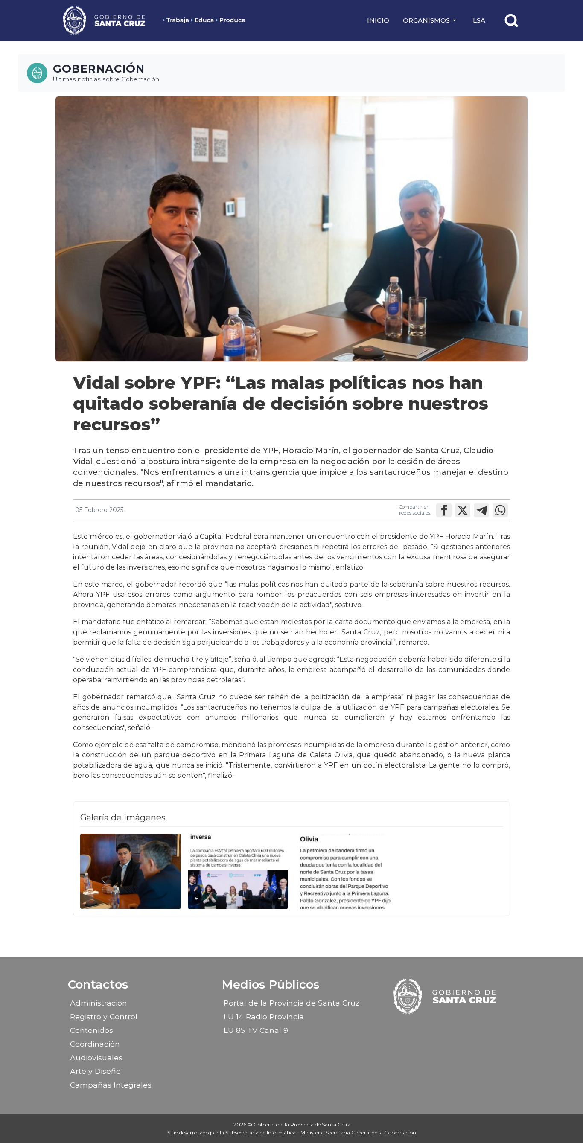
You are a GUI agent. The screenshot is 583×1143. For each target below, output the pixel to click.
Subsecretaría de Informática (261, 1132)
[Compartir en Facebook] (444, 510)
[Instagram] (438, 1027)
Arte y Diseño (95, 1071)
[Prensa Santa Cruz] (104, 20)
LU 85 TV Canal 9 (256, 1030)
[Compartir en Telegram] (481, 510)
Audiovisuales (96, 1057)
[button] (431, 20)
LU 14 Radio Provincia (264, 1016)
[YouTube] (468, 1027)
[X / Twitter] (453, 1027)
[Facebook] (423, 1027)
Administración (98, 1002)
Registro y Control (103, 1016)
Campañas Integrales (111, 1084)
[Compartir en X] (462, 510)
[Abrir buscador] (511, 20)
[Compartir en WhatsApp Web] (500, 510)
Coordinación (95, 1043)
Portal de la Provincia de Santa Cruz (291, 1002)
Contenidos (91, 1030)
